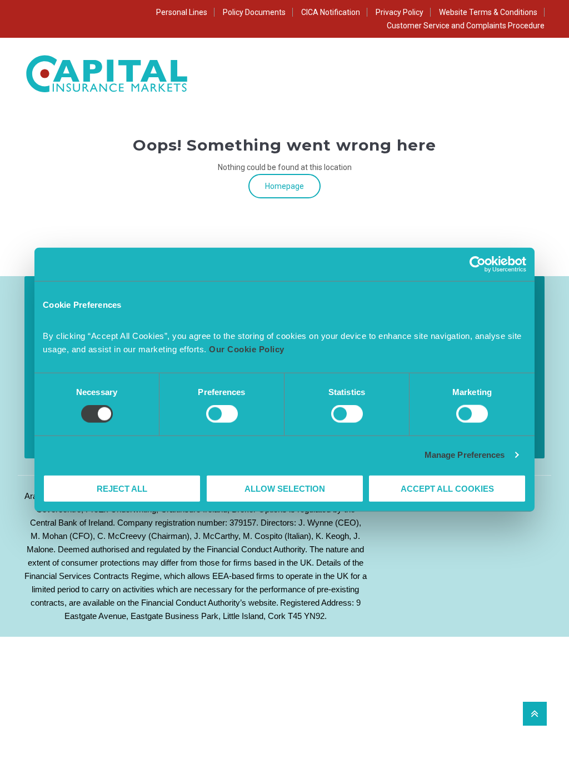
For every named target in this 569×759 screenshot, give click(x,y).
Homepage (284, 186)
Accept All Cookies (447, 488)
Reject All (122, 488)
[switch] (222, 414)
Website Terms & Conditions (488, 12)
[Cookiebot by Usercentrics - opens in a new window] (477, 264)
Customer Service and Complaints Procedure (466, 25)
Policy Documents (254, 12)
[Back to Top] (535, 714)
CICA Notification (330, 12)
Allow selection (284, 488)
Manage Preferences (465, 455)
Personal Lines (181, 12)
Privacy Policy (399, 12)
